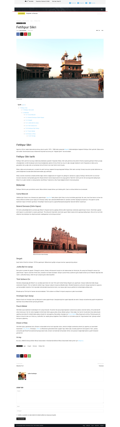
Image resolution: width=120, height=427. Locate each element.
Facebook (73, 3)
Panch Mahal (72, 314)
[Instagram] (78, 3)
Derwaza (35, 346)
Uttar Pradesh (25, 21)
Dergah (29, 346)
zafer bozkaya (22, 30)
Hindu (38, 328)
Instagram (81, 3)
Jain (24, 328)
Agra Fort (49, 197)
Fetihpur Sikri (42, 346)
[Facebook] (70, 3)
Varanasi (101, 366)
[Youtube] (90, 3)
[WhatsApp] (29, 34)
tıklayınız (80, 340)
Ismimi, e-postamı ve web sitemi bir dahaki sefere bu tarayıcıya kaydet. (37, 415)
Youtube (93, 3)
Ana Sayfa (18, 21)
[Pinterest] (25, 34)
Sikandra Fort (20, 366)
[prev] (98, 13)
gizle (24, 104)
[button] (102, 9)
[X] (86, 3)
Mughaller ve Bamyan (32, 13)
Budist (28, 328)
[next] (101, 13)
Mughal (66, 149)
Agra (31, 21)
